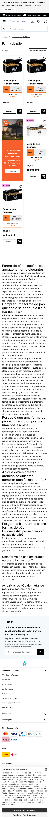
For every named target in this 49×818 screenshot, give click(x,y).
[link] (12, 66)
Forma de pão (39, 37)
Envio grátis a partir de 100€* (37, 15)
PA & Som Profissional (10, 675)
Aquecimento (7, 684)
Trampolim (6, 680)
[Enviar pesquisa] (4, 28)
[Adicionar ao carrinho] (19, 111)
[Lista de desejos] (38, 21)
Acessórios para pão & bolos (21, 37)
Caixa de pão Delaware (33, 145)
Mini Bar (5, 694)
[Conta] (32, 21)
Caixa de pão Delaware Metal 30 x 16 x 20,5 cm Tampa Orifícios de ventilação (12, 82)
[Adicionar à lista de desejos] (20, 58)
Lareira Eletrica (7, 689)
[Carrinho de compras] (45, 21)
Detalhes (9, 111)
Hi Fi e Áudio (6, 707)
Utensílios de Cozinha (10, 698)
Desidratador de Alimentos (11, 703)
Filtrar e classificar (39, 50)
